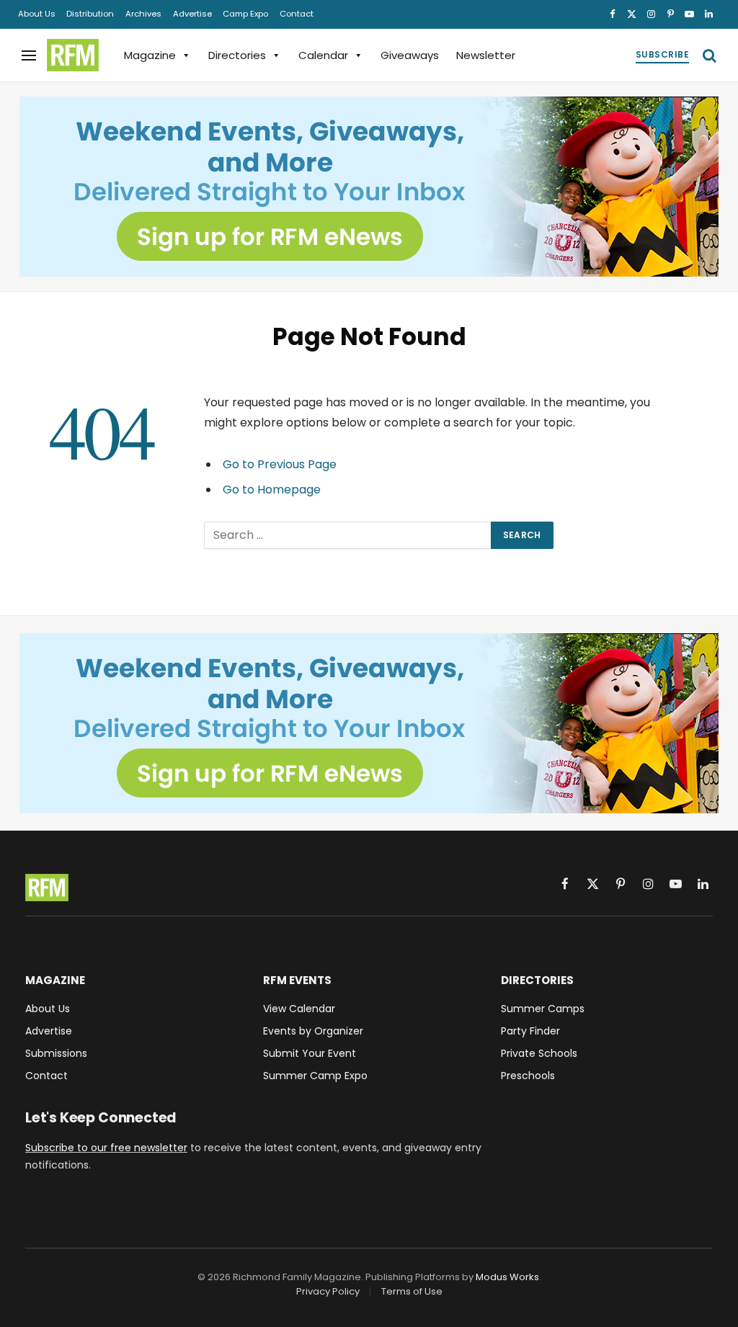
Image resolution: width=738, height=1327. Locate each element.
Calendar (323, 55)
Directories (237, 55)
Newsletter (485, 55)
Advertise (192, 13)
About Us (36, 13)
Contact (297, 13)
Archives (143, 13)
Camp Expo (245, 13)
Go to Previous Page (280, 464)
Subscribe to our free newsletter (106, 1147)
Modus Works (507, 1277)
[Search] (708, 55)
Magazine (150, 55)
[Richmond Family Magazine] (73, 55)
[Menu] (29, 55)
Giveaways (410, 55)
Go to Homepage (272, 489)
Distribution (90, 13)
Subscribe (662, 54)
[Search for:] (348, 535)
